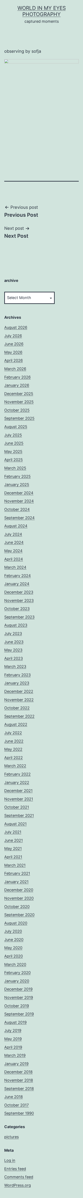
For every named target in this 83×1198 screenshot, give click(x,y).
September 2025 (19, 418)
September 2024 (19, 518)
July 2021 (12, 832)
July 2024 (13, 534)
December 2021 (18, 790)
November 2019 (18, 997)
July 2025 (13, 435)
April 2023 (13, 658)
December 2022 (18, 691)
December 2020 (18, 890)
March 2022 (15, 766)
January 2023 (16, 683)
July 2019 (12, 1030)
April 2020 (13, 956)
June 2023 (13, 642)
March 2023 (15, 666)
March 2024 (15, 567)
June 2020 (13, 939)
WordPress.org (17, 1185)
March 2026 (15, 369)
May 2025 (13, 451)
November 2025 (19, 402)
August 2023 (15, 625)
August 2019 (15, 1022)
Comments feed (18, 1177)
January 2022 (16, 782)
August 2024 (15, 526)
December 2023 (18, 592)
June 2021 (13, 840)
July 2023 (13, 633)
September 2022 (19, 716)
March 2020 (15, 964)
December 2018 (18, 1072)
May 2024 (13, 551)
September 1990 (19, 1113)
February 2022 (17, 774)
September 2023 (19, 617)
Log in (9, 1160)
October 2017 (16, 1105)
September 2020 (19, 914)
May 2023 (13, 650)
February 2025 (17, 476)
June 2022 (13, 741)
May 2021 (13, 848)
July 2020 (13, 931)
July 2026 (13, 336)
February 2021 (17, 873)
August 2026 (15, 327)
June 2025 (13, 443)
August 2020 (15, 923)
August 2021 (15, 824)
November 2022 (19, 699)
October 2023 (17, 608)
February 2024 (17, 575)
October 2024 (17, 509)
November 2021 (18, 799)
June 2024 (14, 542)
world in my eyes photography (41, 11)
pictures (11, 1137)
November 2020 (19, 898)
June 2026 (13, 344)
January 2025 (16, 484)
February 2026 (17, 377)
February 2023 (17, 675)
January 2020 (16, 981)
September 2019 (19, 1014)
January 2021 (16, 881)
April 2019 (13, 1047)
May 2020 (13, 947)
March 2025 (15, 468)
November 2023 (19, 600)
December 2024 (18, 493)
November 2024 (19, 501)
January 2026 (16, 385)
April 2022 (13, 757)
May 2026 (13, 352)
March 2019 (15, 1055)
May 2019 (13, 1039)
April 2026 (13, 360)
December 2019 (18, 989)
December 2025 (18, 393)
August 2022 (15, 724)
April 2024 (13, 559)
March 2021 (15, 865)
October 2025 (17, 410)
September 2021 (19, 815)
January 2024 (16, 584)
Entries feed (15, 1168)
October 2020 (17, 906)
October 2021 (16, 807)
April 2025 (13, 459)
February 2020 (17, 972)
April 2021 (13, 857)
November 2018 (18, 1080)
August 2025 (15, 426)
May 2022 (13, 749)
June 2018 (13, 1096)
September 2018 (19, 1088)
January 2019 (16, 1063)
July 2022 (13, 733)
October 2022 (17, 708)
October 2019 (16, 1006)
